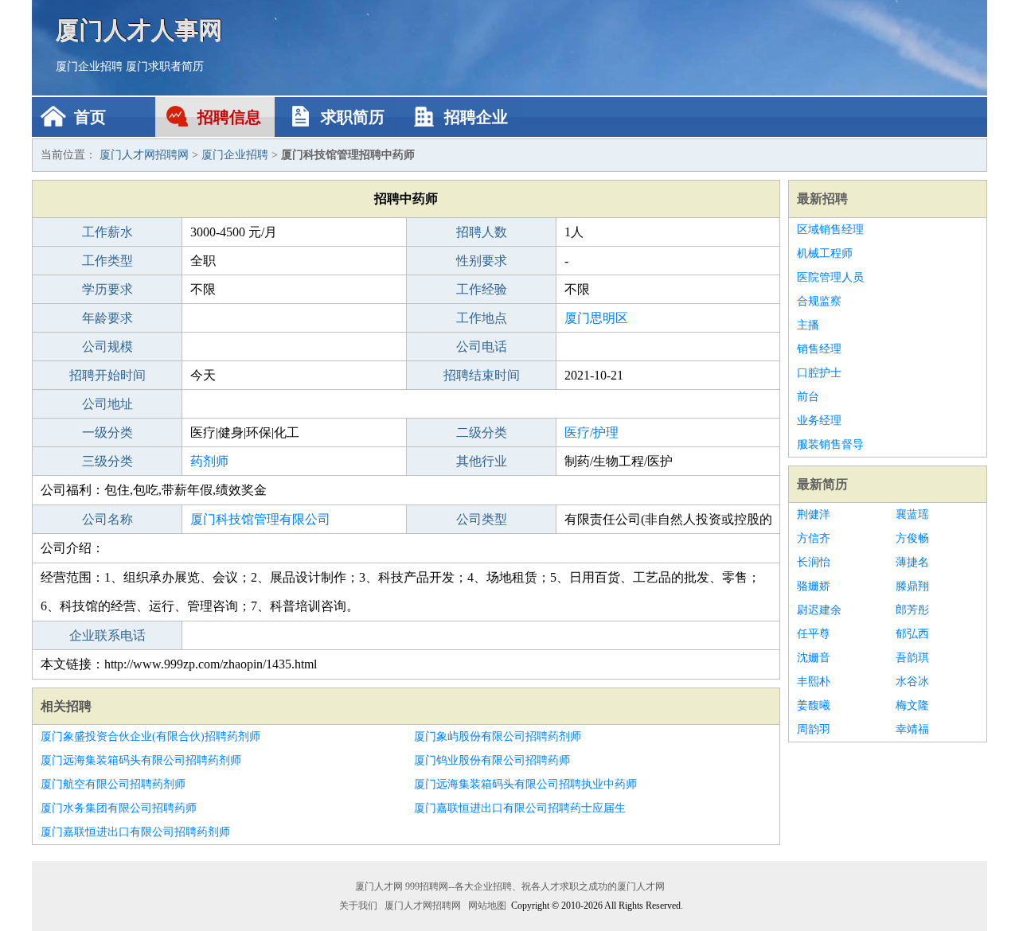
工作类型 (107, 260)
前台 (808, 397)
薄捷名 (912, 562)
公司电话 (481, 346)
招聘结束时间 (481, 375)
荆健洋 (813, 514)
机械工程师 (825, 253)
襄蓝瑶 (912, 514)
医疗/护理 (591, 432)
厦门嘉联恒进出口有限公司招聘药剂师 (135, 832)
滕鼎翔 (912, 586)
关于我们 (358, 905)
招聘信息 (229, 117)
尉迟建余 (819, 610)
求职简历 (353, 117)
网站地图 (487, 905)
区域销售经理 (830, 230)
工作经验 (481, 289)
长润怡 (813, 562)
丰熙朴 (813, 682)
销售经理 (819, 349)
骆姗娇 (813, 586)
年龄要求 (107, 318)
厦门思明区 (596, 318)
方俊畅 (912, 538)
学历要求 (107, 289)
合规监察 (819, 301)
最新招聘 (822, 198)
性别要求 (481, 260)
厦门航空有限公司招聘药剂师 (113, 784)
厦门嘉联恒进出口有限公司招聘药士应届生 (520, 808)
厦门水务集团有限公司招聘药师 (119, 808)
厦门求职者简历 (165, 66)
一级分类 (107, 432)
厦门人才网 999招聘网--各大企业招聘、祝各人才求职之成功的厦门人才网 (510, 886)
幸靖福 (912, 729)
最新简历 (822, 484)
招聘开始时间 (107, 375)
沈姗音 (813, 658)
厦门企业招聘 (89, 66)
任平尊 (813, 634)
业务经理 (819, 421)
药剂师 (209, 461)
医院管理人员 (830, 277)
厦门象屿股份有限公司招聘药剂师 (497, 736)
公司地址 (107, 404)
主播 (808, 325)
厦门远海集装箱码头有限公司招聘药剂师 (141, 760)
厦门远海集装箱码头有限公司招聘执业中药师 (525, 784)
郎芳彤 (912, 610)
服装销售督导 (830, 444)
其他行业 (481, 461)
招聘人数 (481, 232)
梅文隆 (912, 705)
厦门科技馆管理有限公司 (260, 519)
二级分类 (481, 432)
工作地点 (481, 318)
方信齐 (813, 538)
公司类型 (481, 519)
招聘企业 (476, 117)
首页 (90, 117)
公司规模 (107, 346)
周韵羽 (813, 729)
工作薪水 (107, 232)
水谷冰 (912, 682)
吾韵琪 (912, 658)
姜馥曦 (813, 705)
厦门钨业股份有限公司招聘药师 (492, 760)
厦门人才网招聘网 (144, 155)
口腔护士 (819, 373)
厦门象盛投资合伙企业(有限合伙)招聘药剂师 (150, 736)
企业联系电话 (107, 635)
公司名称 (107, 519)
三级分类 (107, 461)
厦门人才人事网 (139, 30)
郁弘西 (912, 634)
